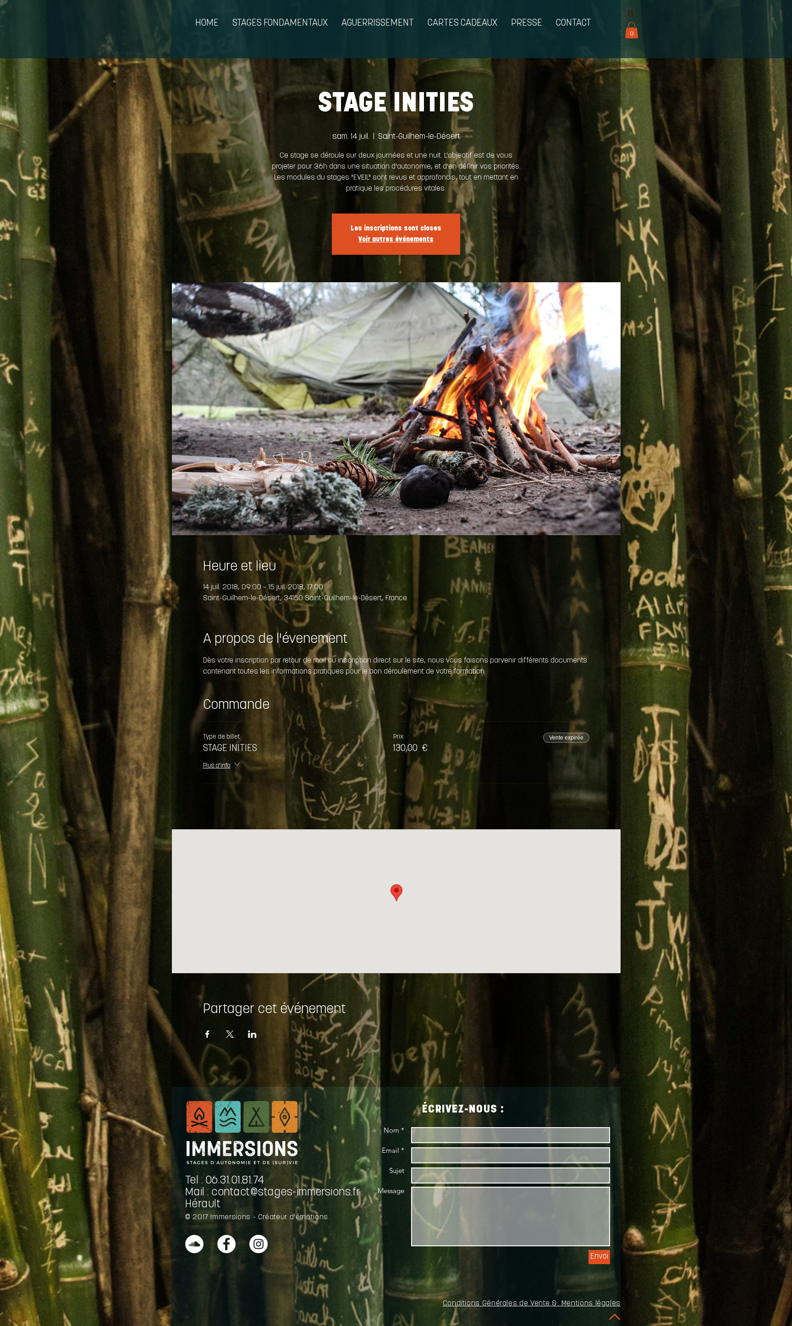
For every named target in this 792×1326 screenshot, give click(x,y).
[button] (280, 23)
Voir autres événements (396, 239)
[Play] (630, 12)
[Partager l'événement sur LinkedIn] (252, 1034)
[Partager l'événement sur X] (230, 1034)
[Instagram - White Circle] (258, 1244)
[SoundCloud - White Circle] (194, 1244)
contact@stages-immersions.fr (285, 1192)
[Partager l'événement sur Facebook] (207, 1034)
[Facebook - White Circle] (226, 1244)
